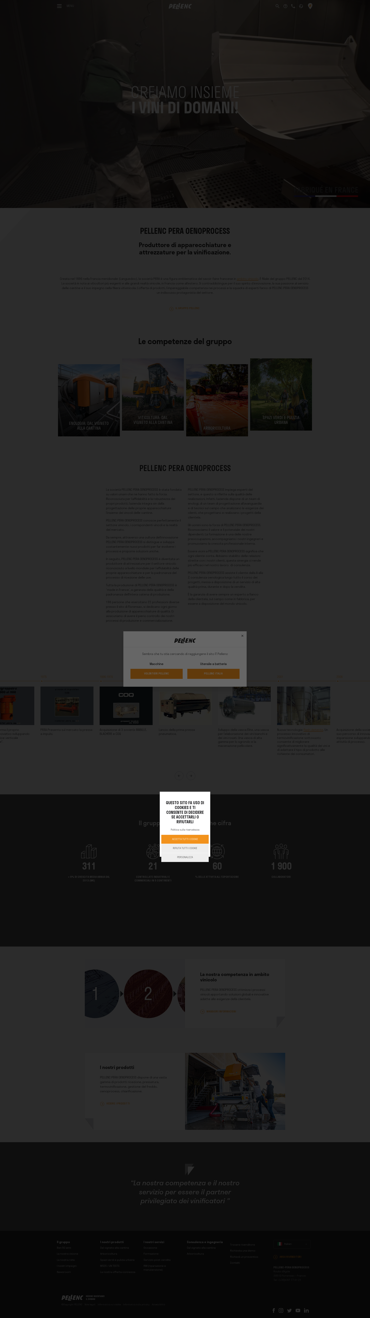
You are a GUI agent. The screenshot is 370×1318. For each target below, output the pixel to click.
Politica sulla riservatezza (185, 830)
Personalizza (185, 857)
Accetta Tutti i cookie (185, 839)
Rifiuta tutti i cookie (185, 848)
